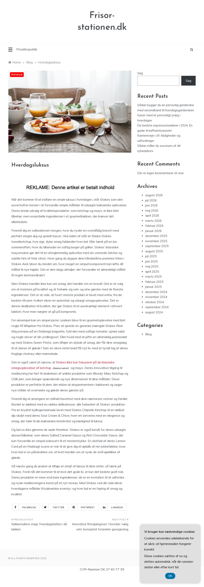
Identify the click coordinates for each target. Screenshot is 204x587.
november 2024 (156, 297)
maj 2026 (151, 210)
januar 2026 (153, 231)
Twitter (58, 507)
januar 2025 (153, 287)
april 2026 (152, 215)
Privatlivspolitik (26, 49)
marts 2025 (153, 276)
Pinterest (88, 507)
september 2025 (157, 246)
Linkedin (117, 507)
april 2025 (152, 271)
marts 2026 (153, 221)
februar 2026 (154, 226)
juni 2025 (151, 261)
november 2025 (156, 241)
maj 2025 (151, 266)
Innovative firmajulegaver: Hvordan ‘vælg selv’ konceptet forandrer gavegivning (100, 526)
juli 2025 (151, 256)
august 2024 (154, 312)
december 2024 (156, 292)
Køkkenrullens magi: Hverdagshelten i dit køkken (39, 526)
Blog (148, 334)
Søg (140, 73)
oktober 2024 (154, 302)
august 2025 (154, 251)
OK (170, 575)
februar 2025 (154, 282)
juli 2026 (151, 200)
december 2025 (156, 236)
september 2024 (157, 307)
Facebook (29, 507)
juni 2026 (151, 205)
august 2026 (154, 195)
